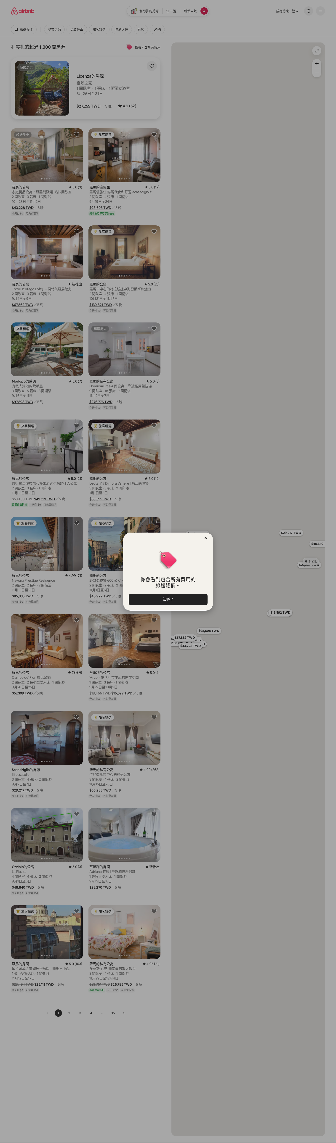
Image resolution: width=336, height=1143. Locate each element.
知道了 (168, 599)
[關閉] (206, 538)
